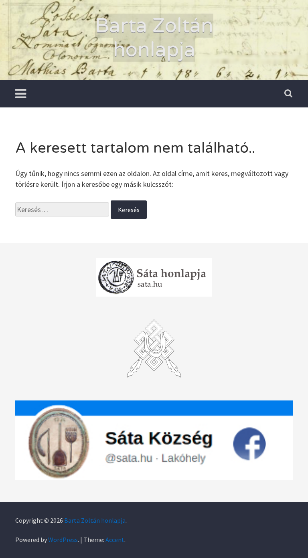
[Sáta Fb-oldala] (153, 440)
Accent (114, 540)
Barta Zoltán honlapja (154, 38)
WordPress (63, 540)
